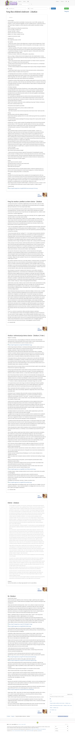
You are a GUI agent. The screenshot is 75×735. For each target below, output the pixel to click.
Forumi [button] (19, 1)
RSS (55, 726)
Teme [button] (24, 1)
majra (39, 194)
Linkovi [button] (57, 1)
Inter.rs (13, 730)
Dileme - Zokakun (54, 707)
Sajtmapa (56, 730)
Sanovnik (16, 730)
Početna (8, 716)
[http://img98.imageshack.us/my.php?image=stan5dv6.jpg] (27, 482)
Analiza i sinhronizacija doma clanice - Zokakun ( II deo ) (61, 705)
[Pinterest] (66, 1)
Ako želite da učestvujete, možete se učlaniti (57, 696)
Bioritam (19, 730)
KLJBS (32, 730)
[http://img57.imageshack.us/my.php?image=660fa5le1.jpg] (27, 345)
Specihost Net (29, 730)
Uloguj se (53, 8)
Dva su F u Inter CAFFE (22, 724)
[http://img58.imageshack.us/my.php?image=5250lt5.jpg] (27, 626)
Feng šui (66, 11)
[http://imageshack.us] (27, 689)
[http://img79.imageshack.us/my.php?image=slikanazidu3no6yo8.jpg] (27, 657)
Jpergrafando (40, 730)
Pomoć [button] (62, 1)
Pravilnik (32, 729)
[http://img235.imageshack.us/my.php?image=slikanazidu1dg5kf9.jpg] (27, 660)
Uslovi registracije (43, 729)
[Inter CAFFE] (11, 3)
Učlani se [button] (66, 8)
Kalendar (22, 730)
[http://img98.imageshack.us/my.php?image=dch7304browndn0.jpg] (27, 469)
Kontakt (56, 728)
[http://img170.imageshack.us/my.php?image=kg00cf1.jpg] (27, 624)
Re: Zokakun (53, 709)
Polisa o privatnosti (37, 729)
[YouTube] (68, 1)
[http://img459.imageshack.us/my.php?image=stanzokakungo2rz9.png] (27, 188)
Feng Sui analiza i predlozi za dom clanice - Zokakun (60, 703)
